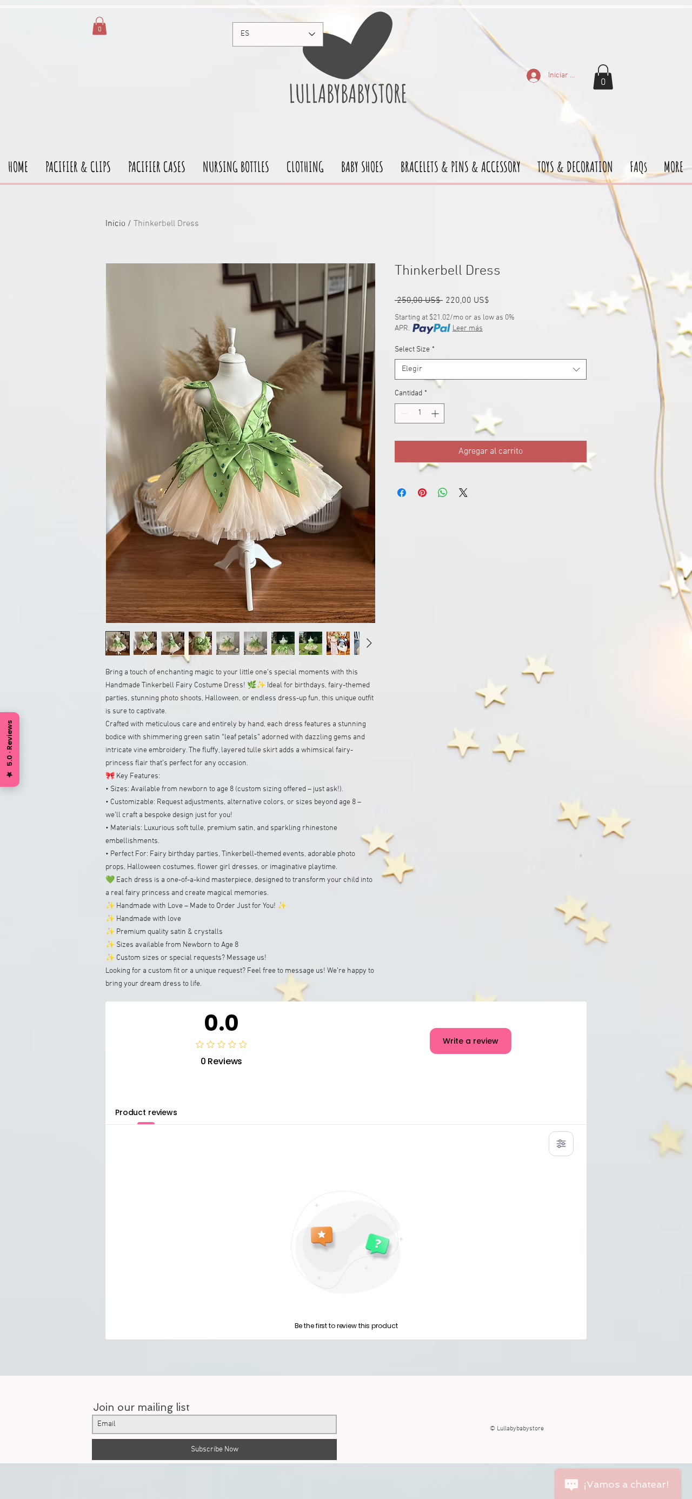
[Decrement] (403, 413)
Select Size (415, 349)
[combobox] (491, 369)
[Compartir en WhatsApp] (442, 492)
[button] (603, 77)
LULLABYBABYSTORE (346, 93)
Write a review (470, 1041)
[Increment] (436, 413)
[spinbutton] (419, 413)
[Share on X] (463, 492)
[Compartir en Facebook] (401, 492)
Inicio (115, 223)
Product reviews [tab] (146, 1112)
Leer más (468, 328)
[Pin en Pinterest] (422, 492)
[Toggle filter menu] (561, 1143)
